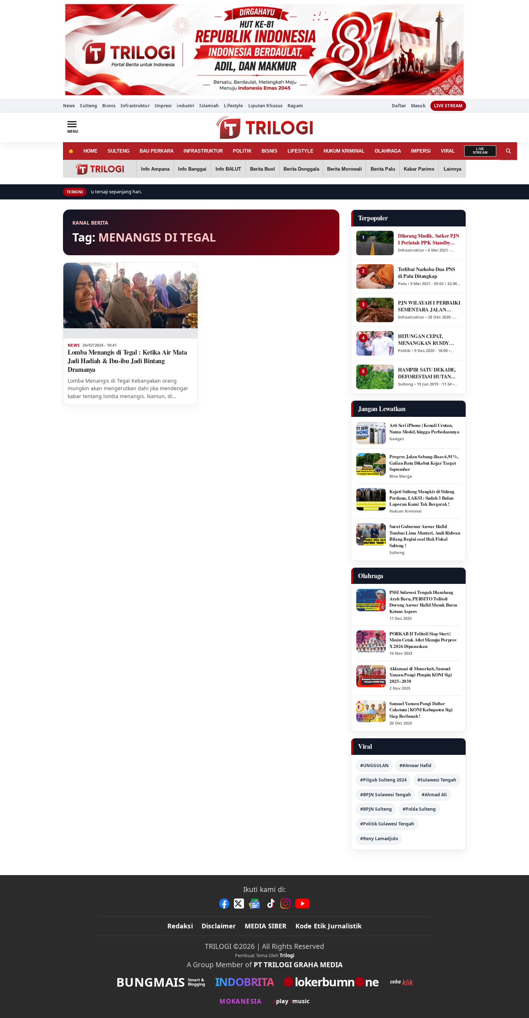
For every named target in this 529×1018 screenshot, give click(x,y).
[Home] (70, 151)
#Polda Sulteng (419, 809)
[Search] (508, 151)
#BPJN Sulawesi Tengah (385, 795)
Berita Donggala (301, 169)
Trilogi (287, 955)
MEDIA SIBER (266, 926)
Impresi (163, 106)
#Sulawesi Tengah (436, 780)
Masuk (418, 106)
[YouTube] (302, 903)
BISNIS (269, 151)
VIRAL (448, 151)
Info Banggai (192, 169)
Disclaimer (219, 926)
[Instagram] (285, 903)
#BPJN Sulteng (376, 809)
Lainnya (452, 169)
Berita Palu (383, 169)
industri (185, 106)
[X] (239, 903)
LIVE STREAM (448, 106)
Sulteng (88, 106)
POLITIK (242, 151)
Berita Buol (262, 169)
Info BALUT (228, 169)
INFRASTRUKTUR (203, 151)
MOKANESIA (241, 1001)
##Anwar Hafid (415, 765)
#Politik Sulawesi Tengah (387, 824)
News (69, 106)
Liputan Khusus (265, 106)
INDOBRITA (244, 981)
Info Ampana (155, 169)
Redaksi (180, 926)
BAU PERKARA (156, 151)
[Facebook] (224, 903)
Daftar (399, 106)
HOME (90, 151)
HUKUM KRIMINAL (344, 151)
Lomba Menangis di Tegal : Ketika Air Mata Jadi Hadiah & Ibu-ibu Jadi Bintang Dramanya (127, 360)
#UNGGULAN (374, 765)
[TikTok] (271, 903)
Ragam (295, 106)
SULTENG (119, 151)
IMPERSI (421, 151)
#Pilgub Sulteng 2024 (383, 780)
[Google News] (255, 903)
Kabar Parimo (419, 169)
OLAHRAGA (388, 151)
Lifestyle (233, 106)
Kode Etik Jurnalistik (328, 926)
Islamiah (209, 106)
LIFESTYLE (300, 151)
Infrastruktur (135, 106)
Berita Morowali (344, 169)
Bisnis (109, 106)
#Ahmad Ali (434, 795)
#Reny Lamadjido (379, 838)
